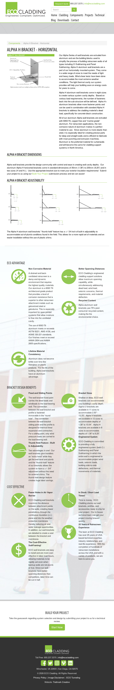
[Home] (26, 9)
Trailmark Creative (61, 682)
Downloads (63, 20)
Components (76, 15)
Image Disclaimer (56, 677)
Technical (100, 15)
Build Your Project (40, 173)
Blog (53, 20)
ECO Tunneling (73, 677)
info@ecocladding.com (94, 3)
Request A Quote (61, 4)
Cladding (63, 15)
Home (54, 15)
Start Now (57, 627)
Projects (89, 15)
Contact (75, 20)
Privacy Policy (39, 677)
